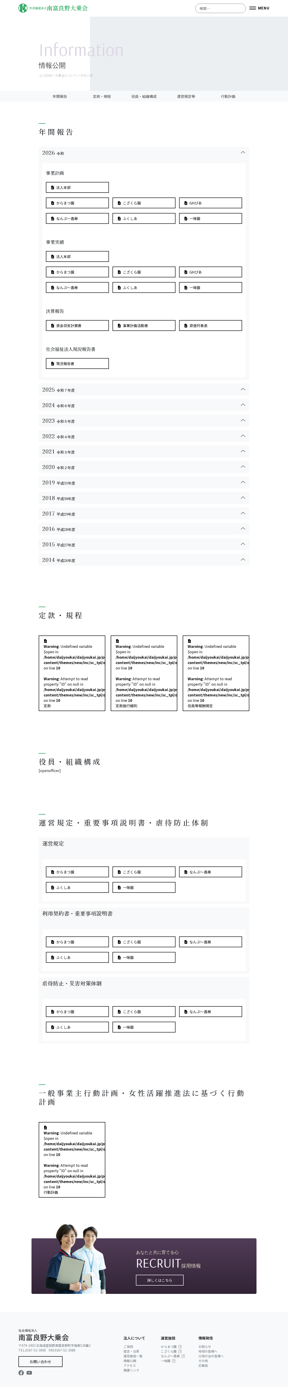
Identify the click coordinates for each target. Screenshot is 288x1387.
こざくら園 (132, 203)
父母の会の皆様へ (211, 1356)
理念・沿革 (131, 1351)
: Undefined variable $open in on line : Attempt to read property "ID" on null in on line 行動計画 (74, 1162)
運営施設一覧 (133, 1356)
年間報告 (60, 96)
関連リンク (131, 1370)
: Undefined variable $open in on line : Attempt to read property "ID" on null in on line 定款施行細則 (146, 676)
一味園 (194, 218)
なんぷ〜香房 (67, 218)
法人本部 (63, 187)
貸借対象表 (198, 325)
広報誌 (203, 1365)
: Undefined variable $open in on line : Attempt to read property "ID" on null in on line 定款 (74, 676)
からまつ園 (65, 203)
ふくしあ (130, 218)
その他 (203, 1360)
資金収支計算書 (68, 325)
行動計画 (228, 96)
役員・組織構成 (144, 96)
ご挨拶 (128, 1346)
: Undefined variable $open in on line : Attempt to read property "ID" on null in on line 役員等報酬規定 (218, 676)
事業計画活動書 (135, 325)
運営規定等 (186, 96)
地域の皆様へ (207, 1351)
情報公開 (130, 1360)
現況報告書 (65, 363)
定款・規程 (102, 96)
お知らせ (204, 1346)
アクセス (130, 1365)
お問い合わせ (40, 1361)
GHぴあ (195, 203)
